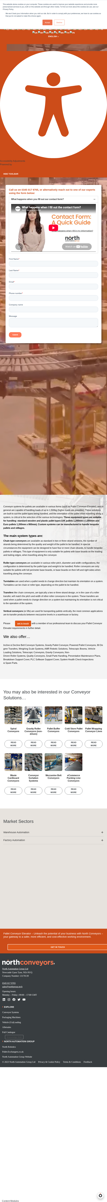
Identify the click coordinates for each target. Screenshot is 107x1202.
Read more (13, 744)
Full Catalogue (8, 1032)
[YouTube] (24, 999)
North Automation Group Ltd (15, 969)
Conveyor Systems (10, 1012)
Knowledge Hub (14, 1037)
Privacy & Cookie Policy (49, 1062)
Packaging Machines (11, 1017)
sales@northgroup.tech (12, 986)
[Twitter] (19, 999)
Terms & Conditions (72, 1062)
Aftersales (6, 1027)
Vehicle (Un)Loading (11, 1022)
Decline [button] (59, 22)
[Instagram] (9, 999)
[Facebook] (14, 999)
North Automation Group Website (17, 1057)
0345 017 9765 (9, 983)
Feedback (88, 1062)
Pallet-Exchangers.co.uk (13, 1052)
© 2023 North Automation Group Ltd (18, 1062)
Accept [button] (47, 22)
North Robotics (9, 1047)
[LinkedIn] (4, 999)
